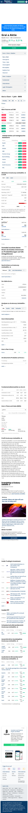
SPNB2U (23, 117)
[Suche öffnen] (26, 2)
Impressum (21, 773)
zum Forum (3, 488)
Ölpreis (20, 797)
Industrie (24, 298)
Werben (14, 775)
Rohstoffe (17, 796)
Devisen (9, 793)
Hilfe (13, 773)
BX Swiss (3, 633)
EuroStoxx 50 (6, 790)
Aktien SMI (5, 788)
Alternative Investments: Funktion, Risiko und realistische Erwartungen (16, 621)
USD (7, 178)
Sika (3, 167)
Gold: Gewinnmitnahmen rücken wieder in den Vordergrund (17, 565)
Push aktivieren (5, 229)
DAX (20, 788)
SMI (15, 791)
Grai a (3, 352)
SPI (10, 788)
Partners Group (6, 154)
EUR (4, 178)
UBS (3, 145)
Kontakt (4, 773)
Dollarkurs (14, 793)
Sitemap (5, 779)
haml (3, 700)
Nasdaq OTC (3, 688)
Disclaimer (20, 777)
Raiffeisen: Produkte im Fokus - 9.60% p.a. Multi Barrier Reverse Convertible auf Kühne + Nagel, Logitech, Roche (18, 583)
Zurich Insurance (6, 165)
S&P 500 (11, 791)
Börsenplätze (6, 67)
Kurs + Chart (6, 57)
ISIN (11, 37)
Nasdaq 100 (20, 790)
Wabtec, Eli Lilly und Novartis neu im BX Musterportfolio (17, 602)
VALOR (3, 37)
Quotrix (3, 673)
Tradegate (3, 651)
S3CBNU (23, 115)
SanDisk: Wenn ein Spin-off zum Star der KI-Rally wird (18, 577)
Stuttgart (3, 676)
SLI (12, 788)
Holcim (4, 159)
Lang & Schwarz (4, 647)
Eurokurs (21, 793)
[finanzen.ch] (8, 1)
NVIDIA (4, 148)
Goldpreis (19, 791)
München (3, 696)
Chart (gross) (6, 59)
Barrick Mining (6, 156)
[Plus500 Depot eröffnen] (7, 2)
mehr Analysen (5, 314)
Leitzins (4, 799)
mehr (11, 178)
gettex (3, 665)
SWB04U (23, 128)
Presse (4, 777)
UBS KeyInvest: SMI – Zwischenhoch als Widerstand (18, 594)
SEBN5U (23, 126)
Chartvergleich (6, 65)
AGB (19, 779)
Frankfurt (3, 684)
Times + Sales (6, 62)
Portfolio (5, 797)
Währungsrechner (12, 797)
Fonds (10, 794)
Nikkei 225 (5, 791)
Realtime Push (6, 70)
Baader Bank (3, 680)
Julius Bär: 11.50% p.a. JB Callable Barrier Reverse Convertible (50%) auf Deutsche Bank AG (17, 572)
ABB (3, 151)
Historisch (5, 73)
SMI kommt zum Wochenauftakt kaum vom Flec (17, 587)
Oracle (4, 162)
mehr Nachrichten (6, 276)
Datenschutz (21, 775)
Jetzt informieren (6, 260)
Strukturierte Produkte (8, 796)
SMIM (16, 788)
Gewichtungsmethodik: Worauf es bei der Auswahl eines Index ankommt (16, 617)
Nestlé (3, 143)
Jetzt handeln (14, 538)
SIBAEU (23, 120)
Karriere (5, 775)
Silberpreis (5, 794)
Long (20, 143)
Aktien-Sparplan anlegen (14, 45)
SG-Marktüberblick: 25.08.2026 (17, 591)
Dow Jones (13, 790)
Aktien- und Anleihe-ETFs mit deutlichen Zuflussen (17, 598)
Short (24, 143)
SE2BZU (23, 131)
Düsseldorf (3, 692)
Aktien (4, 793)
